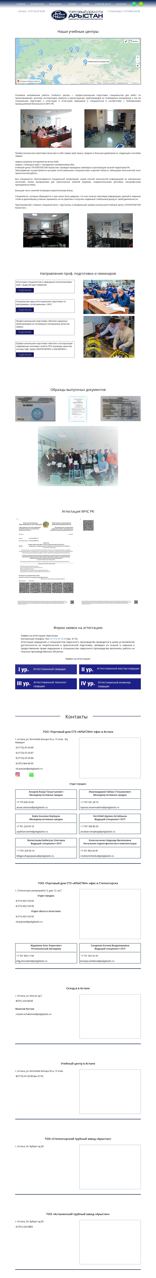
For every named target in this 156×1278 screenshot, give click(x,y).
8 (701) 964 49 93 (24, 763)
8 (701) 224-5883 (24, 1226)
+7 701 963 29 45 (89, 850)
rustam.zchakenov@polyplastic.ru (33, 1014)
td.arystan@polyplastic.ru (29, 768)
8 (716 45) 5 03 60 (25, 900)
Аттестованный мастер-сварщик (118, 668)
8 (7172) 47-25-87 (24, 752)
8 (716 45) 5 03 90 (25, 906)
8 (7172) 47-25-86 (24, 758)
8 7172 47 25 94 (58, 638)
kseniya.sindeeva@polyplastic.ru (97, 961)
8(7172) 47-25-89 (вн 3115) (29, 1076)
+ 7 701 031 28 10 (89, 802)
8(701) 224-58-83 (24, 1000)
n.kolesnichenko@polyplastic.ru (97, 855)
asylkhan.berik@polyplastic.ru (32, 831)
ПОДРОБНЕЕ (25, 290)
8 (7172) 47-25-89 (24, 747)
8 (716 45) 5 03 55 (25, 916)
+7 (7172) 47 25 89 (36, 11)
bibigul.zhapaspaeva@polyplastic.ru (35, 855)
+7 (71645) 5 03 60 (131, 11)
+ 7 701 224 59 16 (25, 850)
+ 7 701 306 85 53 (89, 826)
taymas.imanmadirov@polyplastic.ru (99, 807)
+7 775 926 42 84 (25, 802)
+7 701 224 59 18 (25, 826)
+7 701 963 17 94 (25, 955)
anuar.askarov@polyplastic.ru (32, 807)
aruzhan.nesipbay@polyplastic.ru (97, 831)
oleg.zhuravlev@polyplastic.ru (31, 961)
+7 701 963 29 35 (89, 955)
